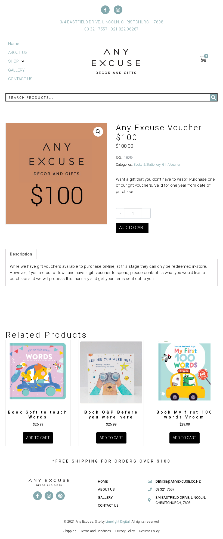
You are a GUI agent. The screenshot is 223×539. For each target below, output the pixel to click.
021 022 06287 (125, 29)
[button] (16, 61)
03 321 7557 (96, 29)
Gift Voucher (171, 164)
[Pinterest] (60, 495)
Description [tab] (21, 254)
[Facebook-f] (105, 9)
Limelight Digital (118, 521)
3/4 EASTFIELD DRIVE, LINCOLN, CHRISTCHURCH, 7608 (111, 22)
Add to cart (132, 227)
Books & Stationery (147, 164)
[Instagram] (118, 9)
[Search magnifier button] (213, 97)
